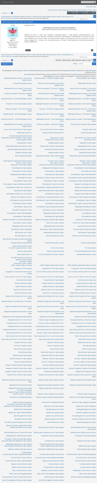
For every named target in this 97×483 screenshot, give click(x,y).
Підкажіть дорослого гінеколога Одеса (51, 388)
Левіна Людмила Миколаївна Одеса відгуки (18, 446)
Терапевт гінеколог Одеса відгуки (53, 358)
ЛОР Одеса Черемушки (24, 390)
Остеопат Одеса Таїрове (56, 161)
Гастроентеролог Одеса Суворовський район (17, 454)
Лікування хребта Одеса (56, 143)
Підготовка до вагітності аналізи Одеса (51, 339)
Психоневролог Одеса (25, 178)
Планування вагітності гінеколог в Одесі (83, 320)
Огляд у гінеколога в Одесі (23, 283)
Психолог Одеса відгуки (88, 243)
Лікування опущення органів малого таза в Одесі (82, 302)
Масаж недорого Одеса (24, 140)
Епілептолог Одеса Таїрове (55, 223)
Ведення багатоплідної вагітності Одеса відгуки (19, 297)
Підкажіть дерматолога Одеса (54, 419)
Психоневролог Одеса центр (22, 181)
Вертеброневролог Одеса (23, 236)
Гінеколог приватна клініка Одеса (53, 365)
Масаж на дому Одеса (25, 251)
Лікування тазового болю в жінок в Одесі (18, 371)
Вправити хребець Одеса (24, 152)
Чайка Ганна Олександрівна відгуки (20, 474)
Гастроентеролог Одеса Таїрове (85, 461)
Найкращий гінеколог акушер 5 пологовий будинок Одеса (82, 94)
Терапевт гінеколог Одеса (55, 342)
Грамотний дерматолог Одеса (86, 422)
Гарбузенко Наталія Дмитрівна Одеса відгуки (17, 317)
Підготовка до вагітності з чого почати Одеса (49, 336)
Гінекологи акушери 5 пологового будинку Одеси (18, 94)
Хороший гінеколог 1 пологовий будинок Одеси (16, 119)
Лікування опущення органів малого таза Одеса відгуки (50, 312)
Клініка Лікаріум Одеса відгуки (86, 449)
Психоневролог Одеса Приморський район (82, 181)
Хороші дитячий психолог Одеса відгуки (51, 427)
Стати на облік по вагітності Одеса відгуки (18, 277)
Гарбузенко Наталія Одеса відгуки (85, 317)
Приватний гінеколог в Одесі (87, 342)
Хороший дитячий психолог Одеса (21, 427)
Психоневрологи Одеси (88, 171)
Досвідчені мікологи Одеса (23, 419)
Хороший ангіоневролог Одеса (22, 210)
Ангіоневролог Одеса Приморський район (82, 197)
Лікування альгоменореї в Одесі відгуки (51, 375)
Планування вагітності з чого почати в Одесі (17, 329)
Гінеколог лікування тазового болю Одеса (82, 368)
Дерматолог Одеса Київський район (20, 412)
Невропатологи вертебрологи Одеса (84, 236)
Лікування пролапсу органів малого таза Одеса (16, 301)
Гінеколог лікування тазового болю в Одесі (50, 368)
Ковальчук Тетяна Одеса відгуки (21, 165)
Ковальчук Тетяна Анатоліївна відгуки (51, 165)
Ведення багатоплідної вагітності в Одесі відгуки (82, 297)
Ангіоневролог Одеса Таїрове (22, 203)
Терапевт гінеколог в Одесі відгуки (20, 358)
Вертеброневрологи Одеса (55, 236)
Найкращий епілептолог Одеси (54, 226)
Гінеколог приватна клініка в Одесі (85, 362)
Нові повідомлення (64, 10)
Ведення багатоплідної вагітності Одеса (83, 293)
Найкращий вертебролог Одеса (53, 232)
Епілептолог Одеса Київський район (84, 223)
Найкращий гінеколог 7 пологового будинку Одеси (50, 99)
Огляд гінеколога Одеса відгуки (54, 280)
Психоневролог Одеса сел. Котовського (19, 187)
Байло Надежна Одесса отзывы (21, 265)
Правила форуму (82, 10)
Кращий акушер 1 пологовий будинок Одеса (17, 114)
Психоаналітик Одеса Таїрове (54, 243)
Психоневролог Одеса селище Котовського (50, 178)
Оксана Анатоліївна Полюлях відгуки (52, 129)
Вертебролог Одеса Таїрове (22, 223)
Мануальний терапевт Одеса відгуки (52, 146)
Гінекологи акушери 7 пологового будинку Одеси (50, 89)
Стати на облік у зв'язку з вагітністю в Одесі (82, 272)
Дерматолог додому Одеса (55, 412)
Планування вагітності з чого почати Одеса (50, 326)
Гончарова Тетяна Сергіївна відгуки (52, 436)
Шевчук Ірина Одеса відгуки (23, 190)
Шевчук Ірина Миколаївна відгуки (85, 190)
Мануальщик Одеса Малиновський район (82, 156)
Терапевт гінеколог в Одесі (23, 342)
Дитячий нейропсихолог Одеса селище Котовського (83, 428)
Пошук (90, 10)
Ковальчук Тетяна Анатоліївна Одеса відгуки (81, 165)
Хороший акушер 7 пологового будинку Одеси (49, 78)
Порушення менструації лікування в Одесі (50, 385)
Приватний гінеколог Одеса (87, 339)
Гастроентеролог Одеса (88, 467)
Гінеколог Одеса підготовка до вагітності (82, 333)
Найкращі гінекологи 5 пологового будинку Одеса (82, 105)
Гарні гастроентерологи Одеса (22, 470)
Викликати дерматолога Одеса (86, 412)
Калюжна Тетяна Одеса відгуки (86, 219)
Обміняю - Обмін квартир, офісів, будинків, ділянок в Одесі (43, 16)
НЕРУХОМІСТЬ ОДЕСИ (18, 16)
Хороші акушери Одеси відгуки (86, 78)
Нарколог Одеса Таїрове (24, 163)
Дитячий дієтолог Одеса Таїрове (85, 138)
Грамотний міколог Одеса (55, 422)
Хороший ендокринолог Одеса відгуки (52, 444)
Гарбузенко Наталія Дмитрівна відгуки (51, 317)
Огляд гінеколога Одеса (24, 280)
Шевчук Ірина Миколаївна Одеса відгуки (51, 190)
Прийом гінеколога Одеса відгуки (53, 286)
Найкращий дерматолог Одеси (86, 409)
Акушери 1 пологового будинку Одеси (51, 109)
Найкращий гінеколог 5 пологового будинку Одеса (82, 99)
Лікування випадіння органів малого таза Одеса (18, 307)
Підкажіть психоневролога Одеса (85, 187)
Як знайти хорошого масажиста (21, 257)
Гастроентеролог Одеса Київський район (18, 461)
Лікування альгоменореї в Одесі (85, 371)
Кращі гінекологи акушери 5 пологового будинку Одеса (51, 84)
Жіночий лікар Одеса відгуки (23, 349)
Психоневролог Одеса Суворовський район (82, 178)
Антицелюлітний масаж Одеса (54, 149)
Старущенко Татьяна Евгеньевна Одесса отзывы (18, 272)
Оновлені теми (52, 10)
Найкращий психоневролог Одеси (21, 174)
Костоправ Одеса (90, 248)
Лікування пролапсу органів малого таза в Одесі (50, 307)
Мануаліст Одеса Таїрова (88, 161)
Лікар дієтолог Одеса (57, 138)
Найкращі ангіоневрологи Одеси (53, 213)
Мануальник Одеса (90, 140)
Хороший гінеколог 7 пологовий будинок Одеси (16, 99)
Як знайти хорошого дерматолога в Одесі (18, 422)
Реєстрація (89, 7)
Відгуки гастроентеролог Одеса (21, 464)
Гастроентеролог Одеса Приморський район (49, 457)
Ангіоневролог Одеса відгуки (54, 203)
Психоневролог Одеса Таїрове (22, 171)
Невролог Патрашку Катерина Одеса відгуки (49, 219)
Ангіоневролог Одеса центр (23, 207)
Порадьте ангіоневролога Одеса (85, 194)
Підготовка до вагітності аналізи (85, 336)
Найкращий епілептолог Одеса (22, 226)
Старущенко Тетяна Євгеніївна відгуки (83, 268)
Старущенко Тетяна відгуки (23, 268)
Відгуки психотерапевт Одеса (22, 246)
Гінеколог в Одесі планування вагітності (51, 323)
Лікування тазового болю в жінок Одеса (19, 368)
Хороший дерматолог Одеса (55, 409)
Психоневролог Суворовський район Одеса (50, 187)
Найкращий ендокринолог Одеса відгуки (19, 444)
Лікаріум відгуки (27, 452)
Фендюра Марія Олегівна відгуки (21, 243)
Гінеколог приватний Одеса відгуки (84, 365)
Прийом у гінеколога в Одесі (23, 290)
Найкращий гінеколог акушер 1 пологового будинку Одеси (18, 125)
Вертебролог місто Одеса (23, 232)
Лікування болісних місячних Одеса (20, 385)
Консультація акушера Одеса (22, 83)
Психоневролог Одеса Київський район (83, 174)
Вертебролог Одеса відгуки (87, 232)
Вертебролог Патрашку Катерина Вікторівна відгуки (17, 240)
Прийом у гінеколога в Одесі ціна (85, 290)
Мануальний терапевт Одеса (54, 140)
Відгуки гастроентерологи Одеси (53, 461)
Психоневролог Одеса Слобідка (53, 181)
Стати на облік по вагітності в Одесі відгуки (50, 277)
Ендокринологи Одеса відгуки (54, 441)
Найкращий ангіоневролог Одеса (85, 207)
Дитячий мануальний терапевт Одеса (19, 149)
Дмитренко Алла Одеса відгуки (54, 406)
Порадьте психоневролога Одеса (85, 184)
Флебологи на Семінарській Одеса (21, 397)
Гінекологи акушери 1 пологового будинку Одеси (50, 125)
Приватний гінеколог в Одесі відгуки (52, 352)
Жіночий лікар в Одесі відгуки (22, 355)
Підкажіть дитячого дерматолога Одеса (19, 425)
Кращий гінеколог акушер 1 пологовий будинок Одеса (80, 120)
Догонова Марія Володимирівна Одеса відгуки (17, 441)
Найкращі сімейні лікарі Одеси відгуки (20, 449)
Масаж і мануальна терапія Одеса (85, 149)
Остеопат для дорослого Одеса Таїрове (51, 254)
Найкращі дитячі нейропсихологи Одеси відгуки (48, 432)
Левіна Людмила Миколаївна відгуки (52, 446)
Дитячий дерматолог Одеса (23, 416)
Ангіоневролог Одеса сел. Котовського (19, 194)
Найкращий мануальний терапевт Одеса (19, 146)
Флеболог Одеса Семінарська (86, 394)
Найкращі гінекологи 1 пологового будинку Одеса (50, 115)
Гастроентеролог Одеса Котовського (51, 454)
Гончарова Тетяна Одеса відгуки (85, 436)
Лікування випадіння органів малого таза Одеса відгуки (83, 312)
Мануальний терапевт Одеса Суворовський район (50, 157)
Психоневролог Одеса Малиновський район (17, 184)
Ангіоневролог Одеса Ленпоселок (21, 200)
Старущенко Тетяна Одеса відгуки (53, 268)
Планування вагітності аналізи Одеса (20, 326)
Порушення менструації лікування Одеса (51, 380)
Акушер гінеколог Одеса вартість (53, 132)
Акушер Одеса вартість (24, 132)
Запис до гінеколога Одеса (23, 293)
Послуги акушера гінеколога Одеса (20, 136)
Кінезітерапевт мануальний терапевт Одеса (17, 161)
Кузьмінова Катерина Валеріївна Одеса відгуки (17, 138)
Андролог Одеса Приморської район (20, 392)
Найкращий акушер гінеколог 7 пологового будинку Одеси (18, 79)
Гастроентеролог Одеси (56, 464)
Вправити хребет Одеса (56, 152)
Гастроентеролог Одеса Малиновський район (81, 454)
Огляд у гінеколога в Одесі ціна (86, 283)
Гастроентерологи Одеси (88, 464)
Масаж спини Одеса (57, 248)
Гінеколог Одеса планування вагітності (51, 320)
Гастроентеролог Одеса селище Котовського (17, 477)
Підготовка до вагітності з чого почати (19, 333)
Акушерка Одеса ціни (89, 129)
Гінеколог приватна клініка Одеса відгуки (18, 365)
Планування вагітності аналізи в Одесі (83, 323)
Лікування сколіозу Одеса (88, 143)
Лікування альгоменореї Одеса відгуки (19, 375)
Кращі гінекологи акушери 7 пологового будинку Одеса (83, 89)
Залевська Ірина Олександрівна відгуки (83, 477)
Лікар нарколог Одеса (57, 163)
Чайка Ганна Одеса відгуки (87, 474)
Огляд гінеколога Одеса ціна (87, 280)
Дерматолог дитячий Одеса (55, 416)
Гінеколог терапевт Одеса (55, 346)
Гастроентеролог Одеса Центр (86, 457)
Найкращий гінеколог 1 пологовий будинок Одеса (50, 120)
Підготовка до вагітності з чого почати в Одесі (16, 339)
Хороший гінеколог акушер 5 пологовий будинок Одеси (51, 94)
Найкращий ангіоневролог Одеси (85, 210)
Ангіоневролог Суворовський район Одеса (50, 197)
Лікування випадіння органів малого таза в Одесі (18, 312)
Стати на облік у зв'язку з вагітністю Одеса (50, 272)
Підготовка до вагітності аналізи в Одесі (19, 336)
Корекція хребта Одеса (24, 143)
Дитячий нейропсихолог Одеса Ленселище (18, 432)
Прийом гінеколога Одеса (23, 286)
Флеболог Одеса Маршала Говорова (84, 402)
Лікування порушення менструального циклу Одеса (81, 376)
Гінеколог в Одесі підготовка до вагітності (50, 333)
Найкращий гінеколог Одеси (87, 83)
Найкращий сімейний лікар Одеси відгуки (51, 449)
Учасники (73, 10)
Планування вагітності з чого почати (20, 320)
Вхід (95, 7)
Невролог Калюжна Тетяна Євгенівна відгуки (17, 219)
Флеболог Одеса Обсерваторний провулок (50, 397)
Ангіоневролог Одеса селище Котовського (82, 203)
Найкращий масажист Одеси (87, 146)
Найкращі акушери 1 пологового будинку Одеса (18, 110)
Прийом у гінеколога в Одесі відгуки (52, 290)
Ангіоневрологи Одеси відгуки (54, 216)
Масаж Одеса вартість (24, 254)
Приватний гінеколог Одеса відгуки (52, 355)
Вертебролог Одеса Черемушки (21, 229)
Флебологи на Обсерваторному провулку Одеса (82, 398)
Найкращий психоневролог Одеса (53, 168)
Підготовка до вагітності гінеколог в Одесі (50, 329)
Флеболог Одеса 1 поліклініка (22, 394)
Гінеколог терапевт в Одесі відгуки (52, 362)
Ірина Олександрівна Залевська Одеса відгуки (17, 480)
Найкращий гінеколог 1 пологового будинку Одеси (82, 115)
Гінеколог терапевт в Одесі (23, 346)
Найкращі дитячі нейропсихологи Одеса (83, 432)
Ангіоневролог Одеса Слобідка (86, 200)
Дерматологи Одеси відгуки (23, 409)
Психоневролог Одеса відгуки (54, 171)
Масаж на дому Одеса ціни (55, 251)
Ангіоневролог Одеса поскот (54, 194)
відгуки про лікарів (44, 70)
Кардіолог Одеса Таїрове (24, 259)
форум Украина (78, 74)
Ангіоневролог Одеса (89, 213)
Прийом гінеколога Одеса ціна (86, 286)
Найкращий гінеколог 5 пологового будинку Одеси (50, 105)
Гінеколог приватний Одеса (23, 362)
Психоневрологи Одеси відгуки (22, 168)
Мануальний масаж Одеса (87, 152)
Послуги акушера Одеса (88, 132)
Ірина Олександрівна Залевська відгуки (51, 480)
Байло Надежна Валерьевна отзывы (52, 265)
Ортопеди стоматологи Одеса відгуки (19, 404)
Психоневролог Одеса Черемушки (85, 168)
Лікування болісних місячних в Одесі (20, 388)
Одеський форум (6, 16)
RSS (94, 10)
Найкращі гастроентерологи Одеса (52, 470)
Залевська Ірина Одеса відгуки (54, 477)
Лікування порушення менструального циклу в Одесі (17, 381)
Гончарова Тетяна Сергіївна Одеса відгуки (18, 439)
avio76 (13, 25)
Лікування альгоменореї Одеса (54, 371)
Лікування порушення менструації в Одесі (82, 385)
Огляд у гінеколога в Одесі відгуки (53, 283)
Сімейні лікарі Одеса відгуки (87, 446)
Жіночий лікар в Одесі (57, 349)
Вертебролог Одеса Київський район (52, 229)
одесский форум (91, 70)
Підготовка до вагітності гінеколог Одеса (82, 329)
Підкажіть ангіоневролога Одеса (21, 197)
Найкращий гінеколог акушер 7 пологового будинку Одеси (18, 89)
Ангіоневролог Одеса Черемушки (53, 210)
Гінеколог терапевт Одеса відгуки (85, 358)
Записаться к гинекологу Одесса (53, 293)
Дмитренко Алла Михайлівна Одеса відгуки (18, 406)
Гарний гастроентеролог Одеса (21, 467)
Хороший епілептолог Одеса (87, 226)
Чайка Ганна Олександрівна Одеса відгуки (50, 474)
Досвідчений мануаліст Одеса (86, 254)
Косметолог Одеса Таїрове (23, 263)
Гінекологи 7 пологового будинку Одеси (19, 104)
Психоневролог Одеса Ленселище (53, 184)
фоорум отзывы (22, 70)
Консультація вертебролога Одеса (85, 229)
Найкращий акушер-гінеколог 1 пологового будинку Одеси (82, 110)
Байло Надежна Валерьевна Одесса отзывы (81, 265)
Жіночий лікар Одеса (89, 346)
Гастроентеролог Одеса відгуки (53, 467)
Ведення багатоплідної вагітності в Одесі (50, 296)
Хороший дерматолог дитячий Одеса (84, 416)
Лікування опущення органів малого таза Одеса (50, 302)
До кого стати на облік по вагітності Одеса (82, 277)
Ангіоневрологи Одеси (89, 216)
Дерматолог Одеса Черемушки (86, 406)
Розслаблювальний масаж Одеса (85, 251)
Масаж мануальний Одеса (23, 156)
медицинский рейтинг (70, 70)
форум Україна (51, 74)
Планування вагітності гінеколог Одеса (19, 323)
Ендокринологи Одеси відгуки (86, 441)
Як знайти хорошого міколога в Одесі (84, 419)
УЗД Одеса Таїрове (25, 261)
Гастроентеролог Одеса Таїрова (21, 457)
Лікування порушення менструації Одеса (83, 380)
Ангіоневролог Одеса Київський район (19, 213)
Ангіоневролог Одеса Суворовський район (50, 207)
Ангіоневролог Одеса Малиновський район (50, 200)
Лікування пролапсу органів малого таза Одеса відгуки (81, 307)
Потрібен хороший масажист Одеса (20, 248)
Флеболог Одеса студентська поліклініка (51, 394)
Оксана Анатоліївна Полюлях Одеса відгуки (18, 129)
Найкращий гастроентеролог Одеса (84, 470)
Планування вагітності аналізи (86, 326)
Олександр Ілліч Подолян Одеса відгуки (83, 124)
